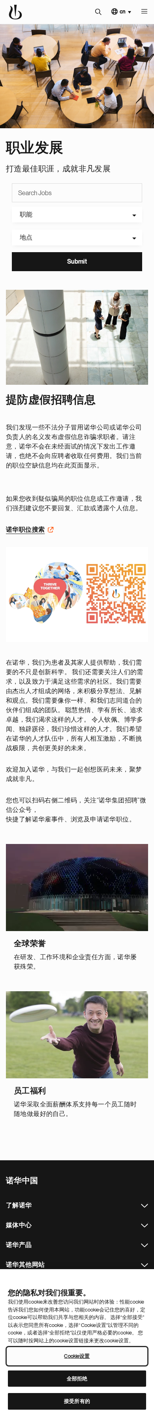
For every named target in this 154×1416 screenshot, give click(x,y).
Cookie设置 (77, 1356)
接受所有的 (77, 1401)
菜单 (144, 12)
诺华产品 (144, 1245)
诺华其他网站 (144, 1265)
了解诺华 (144, 1205)
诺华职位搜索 (25, 529)
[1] (77, 337)
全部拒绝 (77, 1378)
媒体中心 (144, 1225)
